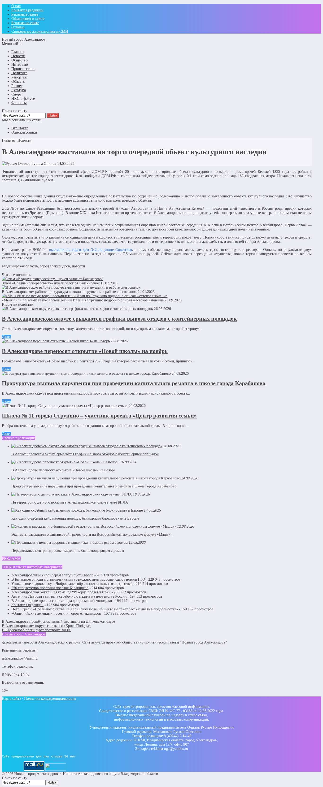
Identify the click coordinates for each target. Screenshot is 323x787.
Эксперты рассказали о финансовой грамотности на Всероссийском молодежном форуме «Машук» (91, 534)
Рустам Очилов (43, 163)
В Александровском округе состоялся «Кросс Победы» (46, 626)
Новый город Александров (24, 39)
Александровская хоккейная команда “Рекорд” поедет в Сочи (61, 592)
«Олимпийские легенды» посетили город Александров (56, 613)
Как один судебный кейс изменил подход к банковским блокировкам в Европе (75, 518)
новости (78, 266)
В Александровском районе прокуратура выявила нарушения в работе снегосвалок (69, 292)
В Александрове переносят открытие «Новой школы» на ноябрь (85, 351)
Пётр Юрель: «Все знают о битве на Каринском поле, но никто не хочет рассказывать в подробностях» (94, 609)
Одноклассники (24, 132)
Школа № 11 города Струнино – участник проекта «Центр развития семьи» (99, 416)
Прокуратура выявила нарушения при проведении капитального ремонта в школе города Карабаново (133, 383)
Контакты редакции (27, 605)
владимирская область (20, 266)
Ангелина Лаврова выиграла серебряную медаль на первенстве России (69, 596)
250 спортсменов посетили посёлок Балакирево (49, 588)
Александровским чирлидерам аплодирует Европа (52, 575)
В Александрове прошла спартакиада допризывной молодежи (61, 601)
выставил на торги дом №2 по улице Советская (90, 250)
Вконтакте (19, 128)
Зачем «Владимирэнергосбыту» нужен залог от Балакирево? (51, 283)
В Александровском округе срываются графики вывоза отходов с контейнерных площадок (119, 319)
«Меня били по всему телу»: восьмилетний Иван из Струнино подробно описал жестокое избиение (83, 300)
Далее (6, 337)
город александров (55, 266)
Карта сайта (11, 698)
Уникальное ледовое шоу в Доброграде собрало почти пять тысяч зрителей (72, 584)
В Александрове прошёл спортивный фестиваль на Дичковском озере (58, 621)
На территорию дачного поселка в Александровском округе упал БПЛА (69, 502)
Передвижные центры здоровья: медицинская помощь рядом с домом (67, 550)
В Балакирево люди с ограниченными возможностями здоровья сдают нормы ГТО (78, 579)
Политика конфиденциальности (50, 698)
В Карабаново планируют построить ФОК (36, 630)
